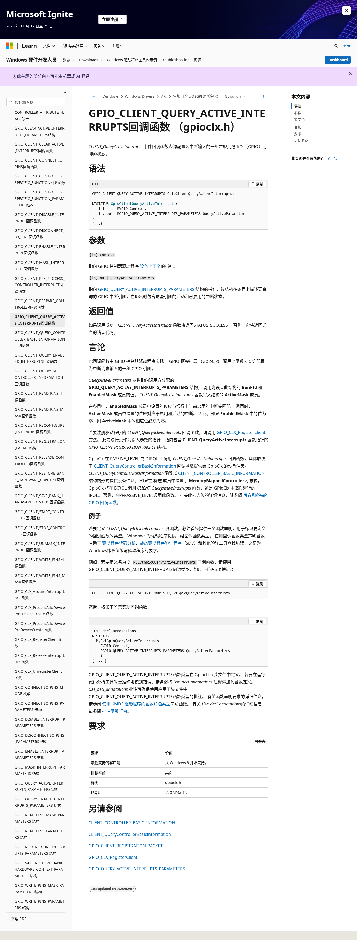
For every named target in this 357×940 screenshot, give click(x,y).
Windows (111, 96)
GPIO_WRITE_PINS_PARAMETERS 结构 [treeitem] (39, 904)
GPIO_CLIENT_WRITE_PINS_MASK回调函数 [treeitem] (40, 579)
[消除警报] (346, 10)
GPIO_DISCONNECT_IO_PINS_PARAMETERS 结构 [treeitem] (39, 738)
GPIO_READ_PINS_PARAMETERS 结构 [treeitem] (40, 834)
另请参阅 (301, 140)
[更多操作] (263, 96)
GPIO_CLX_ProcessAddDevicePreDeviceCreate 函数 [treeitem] (40, 626)
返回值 (299, 119)
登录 (347, 45)
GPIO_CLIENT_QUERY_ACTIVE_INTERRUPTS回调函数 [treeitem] (40, 320)
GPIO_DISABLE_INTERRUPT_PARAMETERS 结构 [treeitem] (40, 722)
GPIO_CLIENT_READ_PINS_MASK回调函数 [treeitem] (39, 412)
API (164, 96)
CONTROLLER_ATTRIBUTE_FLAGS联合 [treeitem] (39, 115)
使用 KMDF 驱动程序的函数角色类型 (136, 704)
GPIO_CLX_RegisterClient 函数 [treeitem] (38, 642)
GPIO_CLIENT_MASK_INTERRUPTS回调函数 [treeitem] (39, 265)
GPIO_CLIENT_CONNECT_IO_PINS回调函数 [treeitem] (39, 163)
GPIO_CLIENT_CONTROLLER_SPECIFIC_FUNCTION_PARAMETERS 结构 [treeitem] (39, 198)
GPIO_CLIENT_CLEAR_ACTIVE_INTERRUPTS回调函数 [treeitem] (39, 147)
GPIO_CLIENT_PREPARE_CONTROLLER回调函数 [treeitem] (39, 304)
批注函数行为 (114, 711)
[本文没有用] (336, 158)
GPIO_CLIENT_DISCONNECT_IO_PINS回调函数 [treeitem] (39, 234)
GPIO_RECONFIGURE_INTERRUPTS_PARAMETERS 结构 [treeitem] (40, 850)
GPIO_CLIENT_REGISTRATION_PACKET (126, 846)
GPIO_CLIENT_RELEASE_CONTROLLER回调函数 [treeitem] (39, 460)
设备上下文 (150, 266)
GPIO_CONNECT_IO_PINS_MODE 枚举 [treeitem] (39, 690)
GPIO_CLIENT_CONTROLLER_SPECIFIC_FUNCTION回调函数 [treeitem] (40, 179)
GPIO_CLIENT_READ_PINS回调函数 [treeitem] (38, 396)
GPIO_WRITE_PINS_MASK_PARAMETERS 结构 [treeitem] (39, 888)
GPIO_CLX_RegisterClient (241, 432)
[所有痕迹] (93, 96)
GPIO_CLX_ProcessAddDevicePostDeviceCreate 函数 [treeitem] (40, 610)
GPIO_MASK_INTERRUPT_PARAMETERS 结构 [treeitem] (40, 770)
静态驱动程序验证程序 (161, 543)
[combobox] (35, 102)
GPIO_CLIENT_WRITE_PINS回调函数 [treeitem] (39, 563)
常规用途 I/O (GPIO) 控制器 (195, 96)
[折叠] (65, 92)
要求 (297, 133)
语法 (297, 106)
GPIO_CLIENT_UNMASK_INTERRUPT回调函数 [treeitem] (40, 547)
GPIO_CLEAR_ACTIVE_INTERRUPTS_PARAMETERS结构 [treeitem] (40, 131)
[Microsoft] (9, 45)
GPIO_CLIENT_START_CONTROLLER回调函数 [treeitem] (39, 515)
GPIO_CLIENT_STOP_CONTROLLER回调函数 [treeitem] (40, 531)
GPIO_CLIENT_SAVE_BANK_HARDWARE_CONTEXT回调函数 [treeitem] (40, 499)
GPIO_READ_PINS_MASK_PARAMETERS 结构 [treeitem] (39, 818)
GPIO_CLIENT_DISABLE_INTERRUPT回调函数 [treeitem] (39, 218)
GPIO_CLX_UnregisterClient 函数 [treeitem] (38, 674)
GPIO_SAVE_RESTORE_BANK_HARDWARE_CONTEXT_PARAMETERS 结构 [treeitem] (39, 869)
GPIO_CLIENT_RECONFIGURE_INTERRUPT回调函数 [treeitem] (40, 428)
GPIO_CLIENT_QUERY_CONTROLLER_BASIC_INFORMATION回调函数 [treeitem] (40, 339)
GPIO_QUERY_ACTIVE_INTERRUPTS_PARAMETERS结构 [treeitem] (39, 786)
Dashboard (338, 59)
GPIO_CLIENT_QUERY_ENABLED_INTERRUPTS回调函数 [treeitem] (39, 358)
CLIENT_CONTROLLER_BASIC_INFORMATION (221, 473)
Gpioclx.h (233, 96)
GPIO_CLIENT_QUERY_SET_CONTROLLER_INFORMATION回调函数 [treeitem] (39, 377)
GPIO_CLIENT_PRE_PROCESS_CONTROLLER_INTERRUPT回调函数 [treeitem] (40, 285)
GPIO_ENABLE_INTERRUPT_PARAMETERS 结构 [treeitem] (39, 754)
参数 (297, 112)
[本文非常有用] (329, 158)
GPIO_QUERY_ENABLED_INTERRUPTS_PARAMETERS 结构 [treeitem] (40, 802)
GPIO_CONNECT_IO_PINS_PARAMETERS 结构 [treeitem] (39, 706)
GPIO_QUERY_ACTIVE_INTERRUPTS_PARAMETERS (146, 289)
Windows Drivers (139, 96)
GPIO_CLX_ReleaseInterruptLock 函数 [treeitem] (40, 658)
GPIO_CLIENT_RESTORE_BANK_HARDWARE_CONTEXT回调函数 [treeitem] (39, 479)
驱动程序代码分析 (119, 543)
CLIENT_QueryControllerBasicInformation (135, 466)
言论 (297, 126)
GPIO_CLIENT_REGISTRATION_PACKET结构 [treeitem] (40, 444)
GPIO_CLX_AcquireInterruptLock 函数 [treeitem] (40, 594)
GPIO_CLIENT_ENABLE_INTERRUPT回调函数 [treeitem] (40, 249)
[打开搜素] (336, 46)
